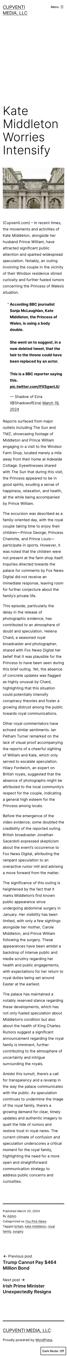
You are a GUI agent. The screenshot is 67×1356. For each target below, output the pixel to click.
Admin (11, 1216)
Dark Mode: (50, 1351)
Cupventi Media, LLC (27, 1330)
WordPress (43, 1340)
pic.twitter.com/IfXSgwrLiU (35, 386)
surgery (18, 1231)
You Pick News (35, 1221)
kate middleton (35, 1226)
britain (18, 1226)
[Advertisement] (33, 63)
